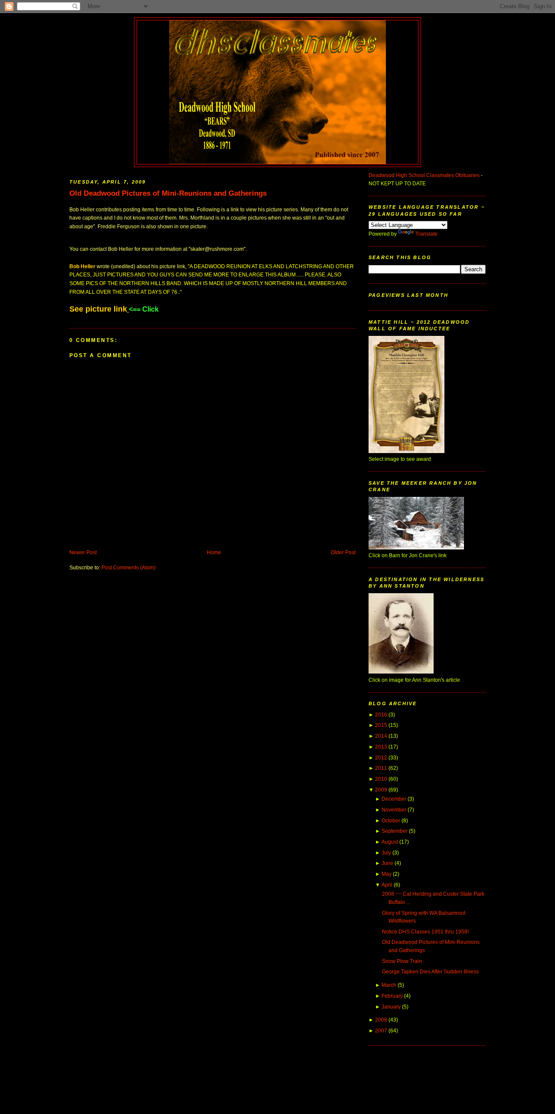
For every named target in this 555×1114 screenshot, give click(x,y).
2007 (381, 1031)
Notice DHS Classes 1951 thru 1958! (425, 932)
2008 (381, 1020)
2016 (381, 715)
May (387, 874)
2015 (381, 725)
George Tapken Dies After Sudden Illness (430, 972)
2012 (381, 758)
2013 (381, 747)
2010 (381, 779)
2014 (381, 736)
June (387, 863)
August (390, 842)
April (387, 885)
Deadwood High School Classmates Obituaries (424, 175)
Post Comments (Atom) (128, 568)
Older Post (343, 552)
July (386, 853)
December (394, 799)
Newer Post (83, 552)
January (391, 1007)
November (394, 810)
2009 (381, 790)
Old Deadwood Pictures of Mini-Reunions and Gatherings (168, 193)
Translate (426, 234)
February (392, 996)
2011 (381, 768)
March (389, 985)
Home (214, 552)
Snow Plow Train (402, 961)
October (391, 821)
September (395, 831)
